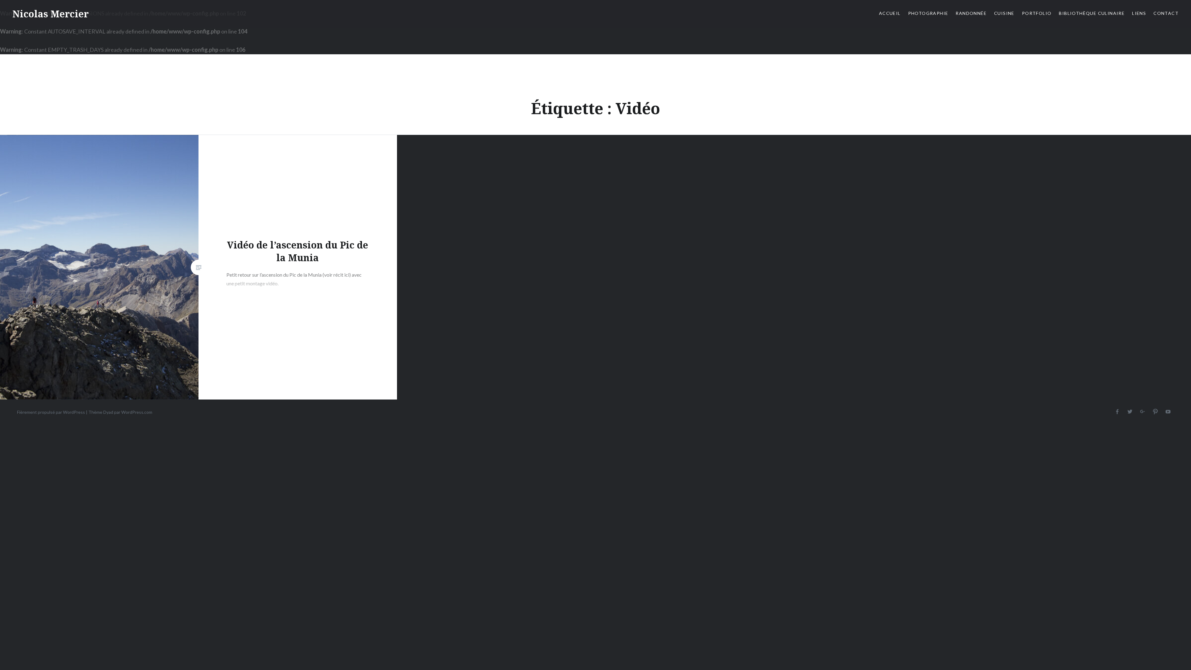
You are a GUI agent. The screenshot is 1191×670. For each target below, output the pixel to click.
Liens (1139, 13)
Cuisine (1004, 13)
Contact (1166, 13)
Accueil (890, 13)
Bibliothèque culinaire (1092, 13)
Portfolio (1037, 13)
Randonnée (971, 13)
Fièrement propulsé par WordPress (51, 412)
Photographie (928, 13)
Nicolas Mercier (50, 13)
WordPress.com (136, 412)
